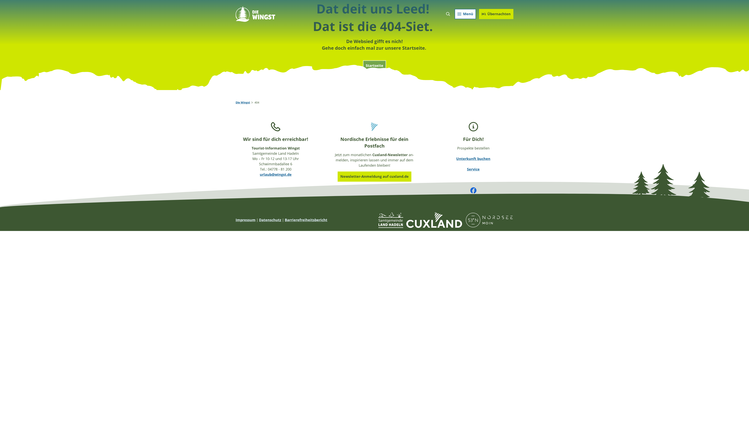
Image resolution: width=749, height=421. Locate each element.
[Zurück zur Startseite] (255, 14)
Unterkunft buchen (473, 158)
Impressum (246, 220)
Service (473, 169)
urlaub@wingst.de (276, 174)
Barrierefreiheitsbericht (306, 220)
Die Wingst (243, 102)
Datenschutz (270, 220)
